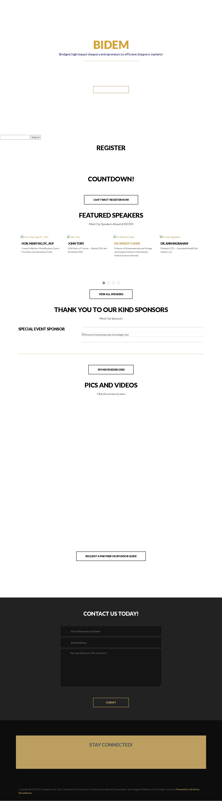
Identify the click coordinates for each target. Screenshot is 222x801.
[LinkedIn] (93, 755)
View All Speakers (111, 294)
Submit (111, 702)
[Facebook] (117, 755)
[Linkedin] (186, 798)
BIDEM (108, 4)
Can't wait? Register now (111, 199)
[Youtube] (129, 755)
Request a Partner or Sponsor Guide (111, 556)
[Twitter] (105, 755)
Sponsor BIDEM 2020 (111, 369)
